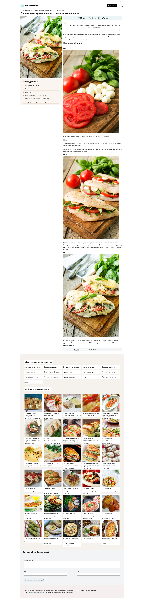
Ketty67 (76, 350)
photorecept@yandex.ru (36, 592)
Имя (26, 572)
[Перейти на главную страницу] (31, 6)
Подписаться (112, 6)
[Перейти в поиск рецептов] (122, 5)
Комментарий (29, 560)
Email (79, 572)
